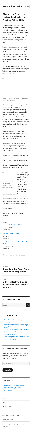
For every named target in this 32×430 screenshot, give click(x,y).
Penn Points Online (12, 6)
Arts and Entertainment (10, 415)
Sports (4, 402)
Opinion (5, 411)
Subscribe (7, 370)
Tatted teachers (9, 334)
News (4, 257)
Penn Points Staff (9, 255)
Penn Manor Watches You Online (11, 233)
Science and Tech (8, 419)
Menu (27, 6)
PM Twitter (8, 390)
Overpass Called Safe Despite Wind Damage (14, 225)
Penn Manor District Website (14, 385)
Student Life (6, 407)
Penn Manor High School (12, 388)
